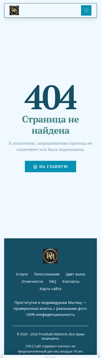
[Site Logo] (14, 10)
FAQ (52, 281)
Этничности (32, 281)
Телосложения (47, 274)
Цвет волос (75, 274)
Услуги (22, 274)
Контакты (71, 281)
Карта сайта (50, 288)
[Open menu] (86, 10)
